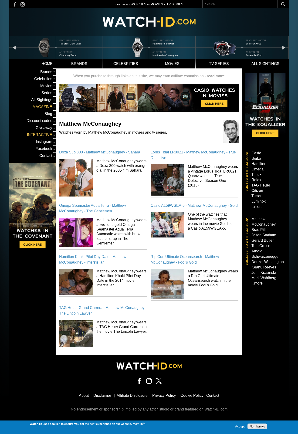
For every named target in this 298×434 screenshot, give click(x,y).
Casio (256, 153)
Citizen (257, 191)
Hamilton (258, 164)
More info (139, 424)
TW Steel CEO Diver (70, 43)
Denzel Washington (267, 262)
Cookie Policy (191, 395)
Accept (240, 426)
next (283, 47)
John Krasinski (263, 273)
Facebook (44, 149)
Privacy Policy (164, 395)
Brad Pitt (258, 230)
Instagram (44, 142)
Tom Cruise (260, 246)
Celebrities (125, 64)
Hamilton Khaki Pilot (163, 43)
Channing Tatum (68, 55)
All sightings (265, 64)
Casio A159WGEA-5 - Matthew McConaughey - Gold (194, 205)
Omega (257, 169)
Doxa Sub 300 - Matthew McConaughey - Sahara (99, 152)
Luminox (258, 201)
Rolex (256, 180)
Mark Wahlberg (263, 278)
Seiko (256, 158)
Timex (256, 174)
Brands (79, 64)
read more (216, 76)
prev (14, 47)
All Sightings (41, 100)
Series (46, 93)
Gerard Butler (262, 240)
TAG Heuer (260, 185)
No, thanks (257, 426)
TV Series (219, 64)
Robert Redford (254, 55)
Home (47, 64)
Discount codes (39, 121)
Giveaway (44, 128)
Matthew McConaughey (165, 55)
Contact (45, 156)
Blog (48, 114)
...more (257, 207)
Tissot (256, 196)
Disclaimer (102, 395)
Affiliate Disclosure (132, 395)
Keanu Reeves (263, 267)
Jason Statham (263, 235)
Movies (172, 64)
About (84, 395)
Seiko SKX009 (253, 43)
